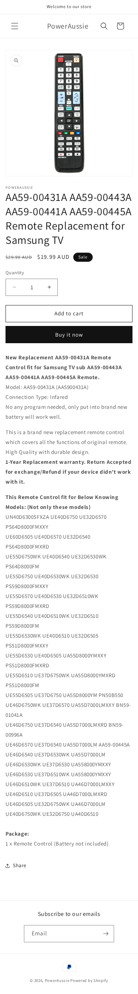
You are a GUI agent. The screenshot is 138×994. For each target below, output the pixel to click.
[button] (15, 26)
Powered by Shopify (89, 980)
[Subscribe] (106, 933)
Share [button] (19, 865)
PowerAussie (57, 980)
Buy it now (69, 334)
